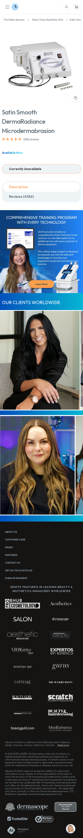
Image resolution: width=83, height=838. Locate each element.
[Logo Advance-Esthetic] (15, 6)
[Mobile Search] (66, 6)
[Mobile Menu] (7, 7)
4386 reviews (31, 138)
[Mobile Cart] (76, 6)
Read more (63, 745)
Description (18, 187)
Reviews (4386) (21, 196)
